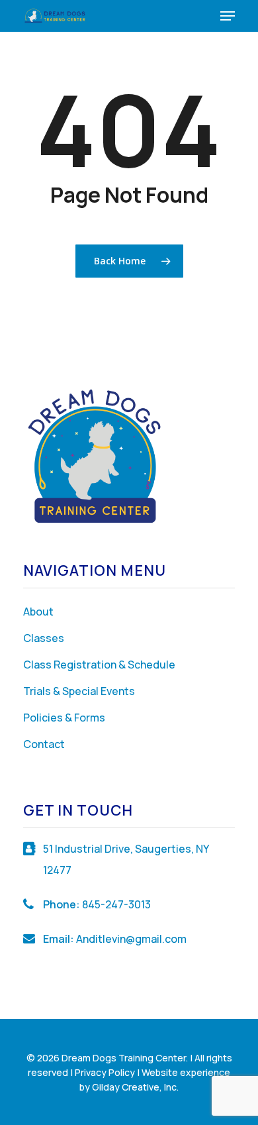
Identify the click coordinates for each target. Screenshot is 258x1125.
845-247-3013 (116, 904)
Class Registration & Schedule (99, 664)
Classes (43, 638)
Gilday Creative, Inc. (135, 1087)
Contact (44, 744)
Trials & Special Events (79, 691)
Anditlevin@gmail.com (131, 939)
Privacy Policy (105, 1072)
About (38, 611)
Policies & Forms (64, 717)
